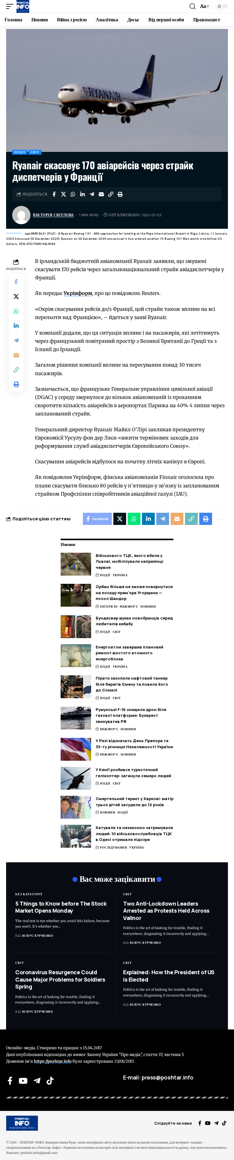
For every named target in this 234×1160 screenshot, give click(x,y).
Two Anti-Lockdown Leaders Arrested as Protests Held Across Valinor (166, 910)
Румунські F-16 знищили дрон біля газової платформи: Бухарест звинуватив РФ (131, 715)
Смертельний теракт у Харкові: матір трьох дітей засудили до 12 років (134, 801)
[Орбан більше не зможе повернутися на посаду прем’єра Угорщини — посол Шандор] (76, 595)
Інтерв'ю (108, 606)
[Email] (101, 194)
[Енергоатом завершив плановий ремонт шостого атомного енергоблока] (76, 655)
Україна (120, 575)
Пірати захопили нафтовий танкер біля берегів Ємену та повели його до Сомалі (132, 684)
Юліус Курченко (37, 935)
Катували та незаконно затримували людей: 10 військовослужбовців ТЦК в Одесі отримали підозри (134, 833)
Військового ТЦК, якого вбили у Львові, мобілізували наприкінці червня (129, 561)
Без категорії (28, 894)
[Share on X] (63, 194)
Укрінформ (78, 293)
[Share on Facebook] (54, 194)
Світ (34, 152)
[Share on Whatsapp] (73, 194)
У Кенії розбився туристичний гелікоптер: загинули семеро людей (133, 772)
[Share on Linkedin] (82, 194)
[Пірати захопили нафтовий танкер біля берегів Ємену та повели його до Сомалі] (76, 686)
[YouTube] (23, 1080)
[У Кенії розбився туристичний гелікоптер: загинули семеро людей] (76, 778)
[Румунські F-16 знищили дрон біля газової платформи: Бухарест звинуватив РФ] (76, 718)
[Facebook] (10, 1080)
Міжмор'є (129, 606)
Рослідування (113, 847)
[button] (11, 6)
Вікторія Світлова (53, 214)
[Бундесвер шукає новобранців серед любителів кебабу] (76, 626)
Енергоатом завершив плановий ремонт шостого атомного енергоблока (129, 653)
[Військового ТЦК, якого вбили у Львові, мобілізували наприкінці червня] (76, 564)
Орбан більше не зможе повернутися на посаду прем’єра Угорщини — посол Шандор (134, 592)
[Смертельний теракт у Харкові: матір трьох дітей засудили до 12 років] (76, 807)
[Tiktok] (50, 1080)
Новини (148, 606)
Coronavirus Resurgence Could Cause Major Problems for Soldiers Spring (60, 979)
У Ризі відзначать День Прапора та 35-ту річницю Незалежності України (134, 743)
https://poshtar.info (53, 1061)
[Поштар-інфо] (22, 6)
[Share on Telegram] (91, 194)
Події (19, 152)
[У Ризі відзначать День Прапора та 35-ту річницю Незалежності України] (76, 749)
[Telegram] (37, 1080)
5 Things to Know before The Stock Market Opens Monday (61, 907)
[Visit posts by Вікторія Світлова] (21, 215)
